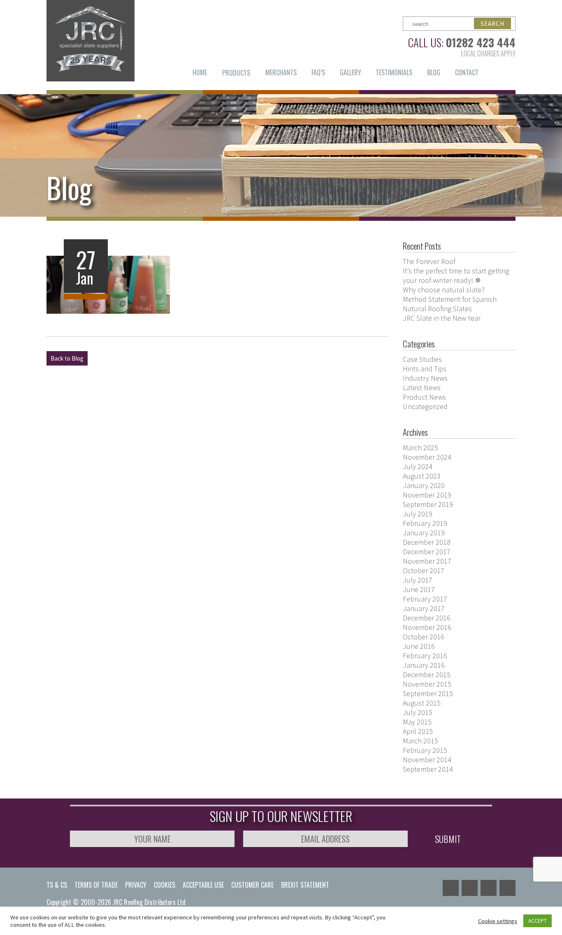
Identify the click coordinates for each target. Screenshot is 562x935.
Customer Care (252, 885)
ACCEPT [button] (537, 920)
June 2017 (419, 589)
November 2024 (427, 457)
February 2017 (425, 599)
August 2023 (422, 476)
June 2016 (419, 646)
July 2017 (417, 580)
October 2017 (423, 570)
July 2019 (417, 513)
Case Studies (422, 359)
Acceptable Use (203, 885)
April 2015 (418, 731)
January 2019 (424, 532)
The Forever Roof (429, 261)
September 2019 (428, 504)
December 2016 (427, 618)
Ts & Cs (56, 885)
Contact (466, 72)
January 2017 (424, 608)
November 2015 (427, 684)
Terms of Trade (96, 885)
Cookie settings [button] (497, 921)
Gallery (350, 72)
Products (236, 73)
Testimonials (394, 72)
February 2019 (425, 523)
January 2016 (424, 665)
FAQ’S (318, 72)
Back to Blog (67, 358)
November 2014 (427, 759)
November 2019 (427, 495)
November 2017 (427, 561)
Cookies (164, 885)
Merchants (281, 72)
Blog (433, 72)
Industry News (425, 378)
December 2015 (427, 674)
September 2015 (428, 693)
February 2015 (425, 750)
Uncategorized (425, 406)
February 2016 (425, 655)
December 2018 (427, 542)
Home (200, 72)
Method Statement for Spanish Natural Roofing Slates (450, 303)
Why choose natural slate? (444, 289)
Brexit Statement (305, 885)
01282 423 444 (481, 42)
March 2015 (420, 740)
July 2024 (417, 466)
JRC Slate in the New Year (442, 318)
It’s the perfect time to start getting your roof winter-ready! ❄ (456, 275)
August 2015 (422, 703)
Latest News (422, 387)
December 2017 (427, 551)
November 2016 (427, 627)
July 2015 (417, 712)
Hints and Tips (424, 368)
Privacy (135, 885)
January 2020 (424, 485)
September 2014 (428, 769)
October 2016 (423, 636)
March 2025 (420, 447)
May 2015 (417, 722)
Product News (424, 397)
